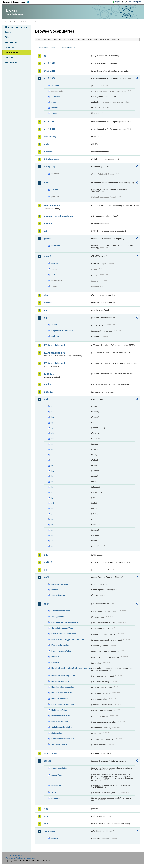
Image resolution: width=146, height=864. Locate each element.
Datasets (9, 32)
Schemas (9, 47)
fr (52, 466)
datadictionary (51, 159)
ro (52, 525)
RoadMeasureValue (59, 721)
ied (45, 318)
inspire (47, 384)
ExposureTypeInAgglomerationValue (67, 640)
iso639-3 (55, 657)
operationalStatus (59, 768)
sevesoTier (56, 785)
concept (54, 263)
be (52, 412)
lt (52, 487)
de (52, 433)
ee (52, 444)
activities (55, 85)
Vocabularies (11, 52)
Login (117, 2)
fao (45, 231)
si (52, 535)
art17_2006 (49, 78)
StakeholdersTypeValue (61, 727)
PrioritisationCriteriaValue (62, 704)
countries (55, 97)
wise (46, 823)
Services (9, 57)
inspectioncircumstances (62, 330)
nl (52, 508)
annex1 (54, 325)
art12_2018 (49, 71)
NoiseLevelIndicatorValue (62, 687)
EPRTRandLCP (52, 205)
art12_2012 (49, 63)
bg (52, 417)
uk (52, 546)
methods (55, 102)
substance (55, 798)
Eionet (16, 22)
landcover (49, 392)
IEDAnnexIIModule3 (54, 353)
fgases (47, 238)
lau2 (46, 555)
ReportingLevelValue (60, 716)
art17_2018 (49, 129)
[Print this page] (122, 2)
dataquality (50, 166)
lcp (45, 570)
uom (46, 816)
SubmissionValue (59, 744)
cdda (46, 144)
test (46, 809)
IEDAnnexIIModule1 (54, 345)
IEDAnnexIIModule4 (54, 363)
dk (52, 439)
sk (52, 541)
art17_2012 (49, 122)
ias (45, 310)
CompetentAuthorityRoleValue (64, 622)
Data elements (11, 42)
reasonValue (56, 775)
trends (54, 113)
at (52, 406)
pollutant (55, 336)
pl (52, 514)
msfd (46, 577)
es (52, 455)
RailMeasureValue (59, 710)
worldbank (49, 831)
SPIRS (54, 792)
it (52, 482)
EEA (17, 2)
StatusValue (56, 733)
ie (52, 476)
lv (52, 498)
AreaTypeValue (57, 616)
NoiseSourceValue (59, 699)
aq (45, 56)
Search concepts (68, 48)
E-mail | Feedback (13, 855)
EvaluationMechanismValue (63, 634)
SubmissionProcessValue (62, 739)
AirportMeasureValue (60, 611)
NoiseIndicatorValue (60, 681)
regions (54, 590)
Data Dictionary (27, 22)
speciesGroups (58, 595)
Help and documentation (16, 27)
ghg (46, 295)
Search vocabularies (47, 48)
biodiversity (50, 136)
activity (54, 190)
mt (52, 503)
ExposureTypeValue (60, 645)
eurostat (48, 223)
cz (52, 428)
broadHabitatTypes (59, 584)
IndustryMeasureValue (61, 651)
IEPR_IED (49, 374)
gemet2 (48, 256)
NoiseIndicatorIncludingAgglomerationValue (71, 668)
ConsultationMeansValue (62, 628)
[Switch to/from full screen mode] (126, 2)
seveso (47, 761)
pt (52, 519)
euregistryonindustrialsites (58, 216)
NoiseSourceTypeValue (61, 693)
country (54, 838)
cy (52, 423)
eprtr (46, 182)
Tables (8, 37)
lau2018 (48, 562)
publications (50, 753)
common (48, 151)
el (52, 449)
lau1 (46, 399)
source (54, 275)
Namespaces (11, 62)
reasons (54, 108)
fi (52, 460)
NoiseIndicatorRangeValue (63, 675)
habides (48, 302)
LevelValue (56, 662)
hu (52, 471)
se (52, 530)
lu (52, 492)
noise (47, 604)
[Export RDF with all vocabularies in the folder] (137, 78)
